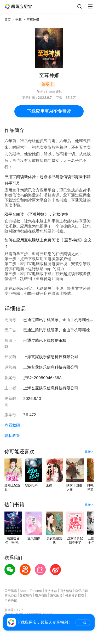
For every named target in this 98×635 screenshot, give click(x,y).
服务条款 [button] (51, 591)
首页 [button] (7, 20)
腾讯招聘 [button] (81, 591)
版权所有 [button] (26, 595)
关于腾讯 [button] (10, 591)
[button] (18, 6)
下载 (83, 622)
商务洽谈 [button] (66, 591)
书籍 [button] (18, 20)
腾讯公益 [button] (10, 595)
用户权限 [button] (41, 595)
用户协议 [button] (10, 600)
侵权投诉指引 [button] (74, 595)
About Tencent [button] (31, 591)
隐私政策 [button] (12, 435)
